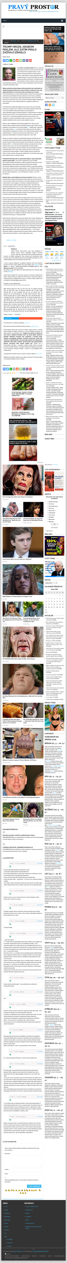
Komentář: (8, 1153)
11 (49, 601)
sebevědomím (60, 766)
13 (19, 40)
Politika (6, 1210)
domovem (59, 863)
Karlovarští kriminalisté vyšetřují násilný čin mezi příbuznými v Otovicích (54, 337)
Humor (6, 1223)
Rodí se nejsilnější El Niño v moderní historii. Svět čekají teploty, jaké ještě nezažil (55, 693)
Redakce (14, 40)
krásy (51, 947)
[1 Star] (11, 373)
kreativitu (59, 749)
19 (51, 604)
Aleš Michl (51, 517)
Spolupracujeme (30, 1223)
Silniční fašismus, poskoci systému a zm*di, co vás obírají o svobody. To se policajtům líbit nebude (55, 660)
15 (60, 601)
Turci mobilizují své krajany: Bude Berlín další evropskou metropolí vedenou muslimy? (54, 637)
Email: (6, 1174)
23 (62, 604)
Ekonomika (7, 1220)
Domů (5, 1206)
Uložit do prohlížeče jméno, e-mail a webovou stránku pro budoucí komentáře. (21, 1181)
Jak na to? (27, 322)
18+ (5, 1233)
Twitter (53, 105)
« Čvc (46, 612)
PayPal (36, 264)
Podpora (6, 1230)
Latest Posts (11, 246)
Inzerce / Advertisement (32, 1206)
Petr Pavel (51, 504)
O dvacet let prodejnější (52, 699)
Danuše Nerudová (53, 506)
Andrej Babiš (52, 512)
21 (57, 604)
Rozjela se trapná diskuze (52, 671)
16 (62, 601)
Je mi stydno (49, 169)
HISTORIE (9, 1243)
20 (54, 604)
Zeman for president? (51, 674)
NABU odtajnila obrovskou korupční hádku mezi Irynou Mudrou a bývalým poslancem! (55, 667)
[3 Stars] (14, 373)
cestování (55, 825)
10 (46, 601)
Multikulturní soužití (31, 40)
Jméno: (7, 1169)
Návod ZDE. (39, 353)
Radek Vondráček (53, 501)
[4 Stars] (16, 373)
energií (53, 766)
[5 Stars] (18, 373)
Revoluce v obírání (50, 640)
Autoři (27, 1220)
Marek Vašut (52, 510)
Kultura (6, 1226)
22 (60, 604)
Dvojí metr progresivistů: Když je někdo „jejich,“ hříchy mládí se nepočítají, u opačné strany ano (54, 682)
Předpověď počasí (57, 260)
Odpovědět (39, 863)
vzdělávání (51, 1024)
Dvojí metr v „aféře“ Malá (52, 161)
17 (46, 604)
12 (51, 601)
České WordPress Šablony (40, 1251)
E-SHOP (9, 1246)
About (5, 246)
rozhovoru (49, 825)
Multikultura (7, 1216)
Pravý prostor (18, 1251)
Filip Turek (51, 508)
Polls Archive (49, 531)
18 (49, 604)
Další (5, 1236)
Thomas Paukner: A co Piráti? (53, 165)
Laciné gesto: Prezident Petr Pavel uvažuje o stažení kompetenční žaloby (55, 174)
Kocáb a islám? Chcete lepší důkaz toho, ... (19, 835)
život (48, 886)
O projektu (28, 1216)
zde (28, 127)
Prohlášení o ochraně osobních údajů (16, 1258)
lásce (54, 792)
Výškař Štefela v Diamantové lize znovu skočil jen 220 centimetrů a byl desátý (54, 271)
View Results (54, 527)
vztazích (48, 761)
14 (57, 601)
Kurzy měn (55, 464)
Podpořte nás (29, 1210)
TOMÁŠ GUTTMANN (11, 240)
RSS (50, 105)
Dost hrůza (49, 652)
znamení (57, 850)
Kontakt (28, 1213)
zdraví (52, 771)
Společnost (7, 1213)
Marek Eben (52, 519)
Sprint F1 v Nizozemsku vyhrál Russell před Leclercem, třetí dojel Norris (54, 384)
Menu (5, 20)
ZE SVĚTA (10, 1239)
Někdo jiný (51, 521)
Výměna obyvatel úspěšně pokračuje (18, 847)
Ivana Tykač (52, 515)
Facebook (46, 105)
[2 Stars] (12, 373)
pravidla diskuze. (34, 326)
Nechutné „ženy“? (50, 156)
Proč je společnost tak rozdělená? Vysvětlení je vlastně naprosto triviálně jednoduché (54, 194)
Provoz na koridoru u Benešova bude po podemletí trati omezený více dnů (54, 303)
